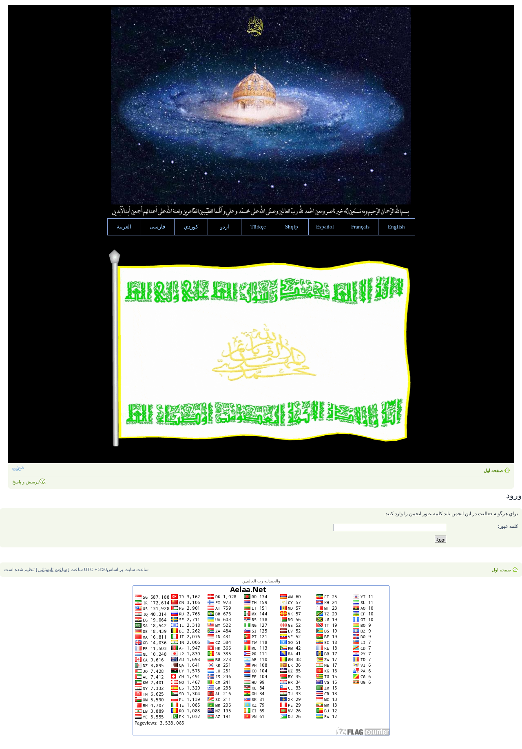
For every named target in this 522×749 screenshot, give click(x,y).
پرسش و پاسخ (25, 481)
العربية (124, 227)
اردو (224, 227)
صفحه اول (493, 470)
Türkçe (258, 227)
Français (360, 227)
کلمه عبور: (508, 526)
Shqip (291, 227)
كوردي (191, 227)
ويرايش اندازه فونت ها (18, 468)
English (396, 227)
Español (325, 227)
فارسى (157, 227)
